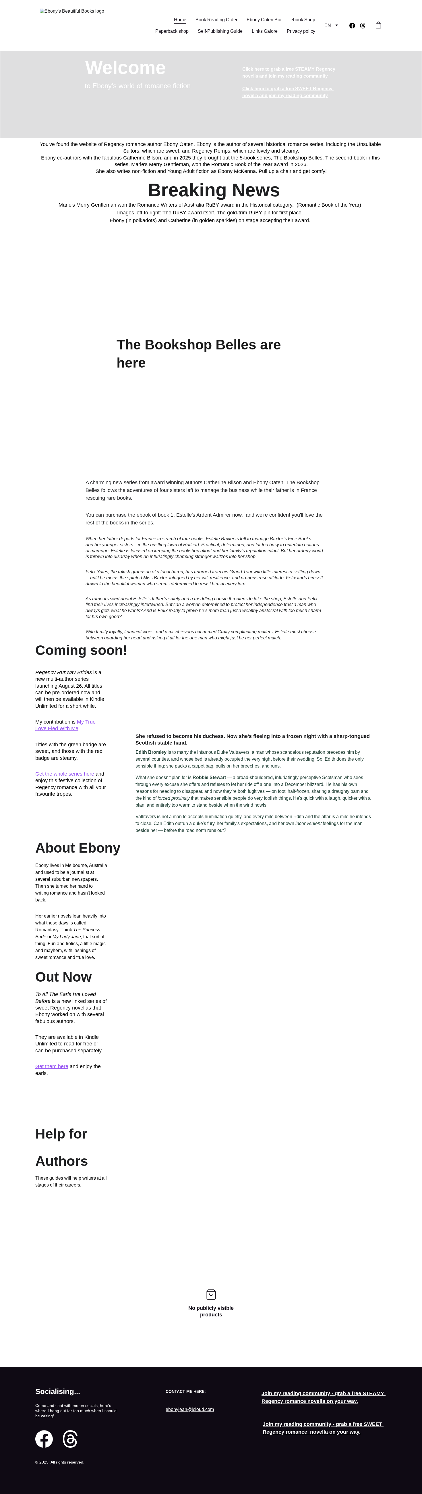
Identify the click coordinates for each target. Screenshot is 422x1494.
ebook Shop (303, 19)
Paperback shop (172, 31)
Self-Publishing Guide (220, 31)
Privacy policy (301, 31)
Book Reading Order (216, 19)
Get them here (51, 1066)
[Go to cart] (378, 25)
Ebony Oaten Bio (264, 19)
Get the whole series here (64, 774)
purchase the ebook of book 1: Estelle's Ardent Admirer (168, 515)
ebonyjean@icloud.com (190, 1409)
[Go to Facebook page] (354, 25)
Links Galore (265, 31)
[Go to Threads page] (362, 25)
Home (180, 19)
